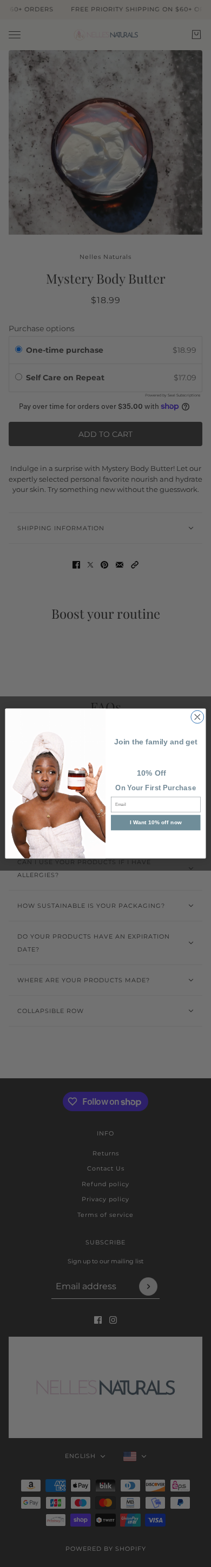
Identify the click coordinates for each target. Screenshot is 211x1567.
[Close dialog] (197, 716)
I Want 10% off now (156, 822)
